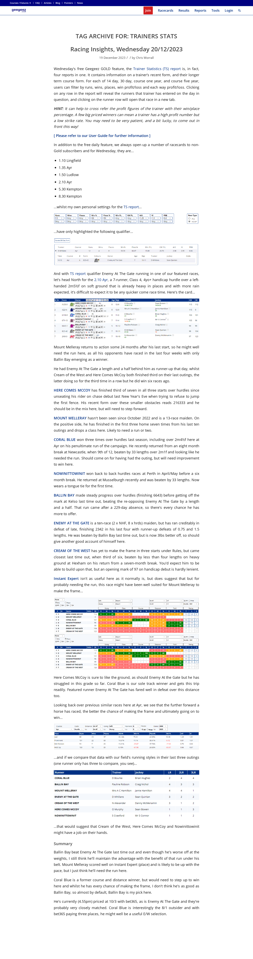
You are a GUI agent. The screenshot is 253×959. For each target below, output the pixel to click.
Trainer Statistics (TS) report (157, 68)
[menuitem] (21, 3)
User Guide (98, 135)
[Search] (239, 10)
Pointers (68, 2)
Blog (58, 2)
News (80, 2)
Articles (47, 2)
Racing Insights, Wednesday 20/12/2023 (126, 49)
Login (229, 10)
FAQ (37, 2)
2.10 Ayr (101, 279)
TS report (131, 206)
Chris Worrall (145, 58)
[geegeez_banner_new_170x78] (19, 10)
